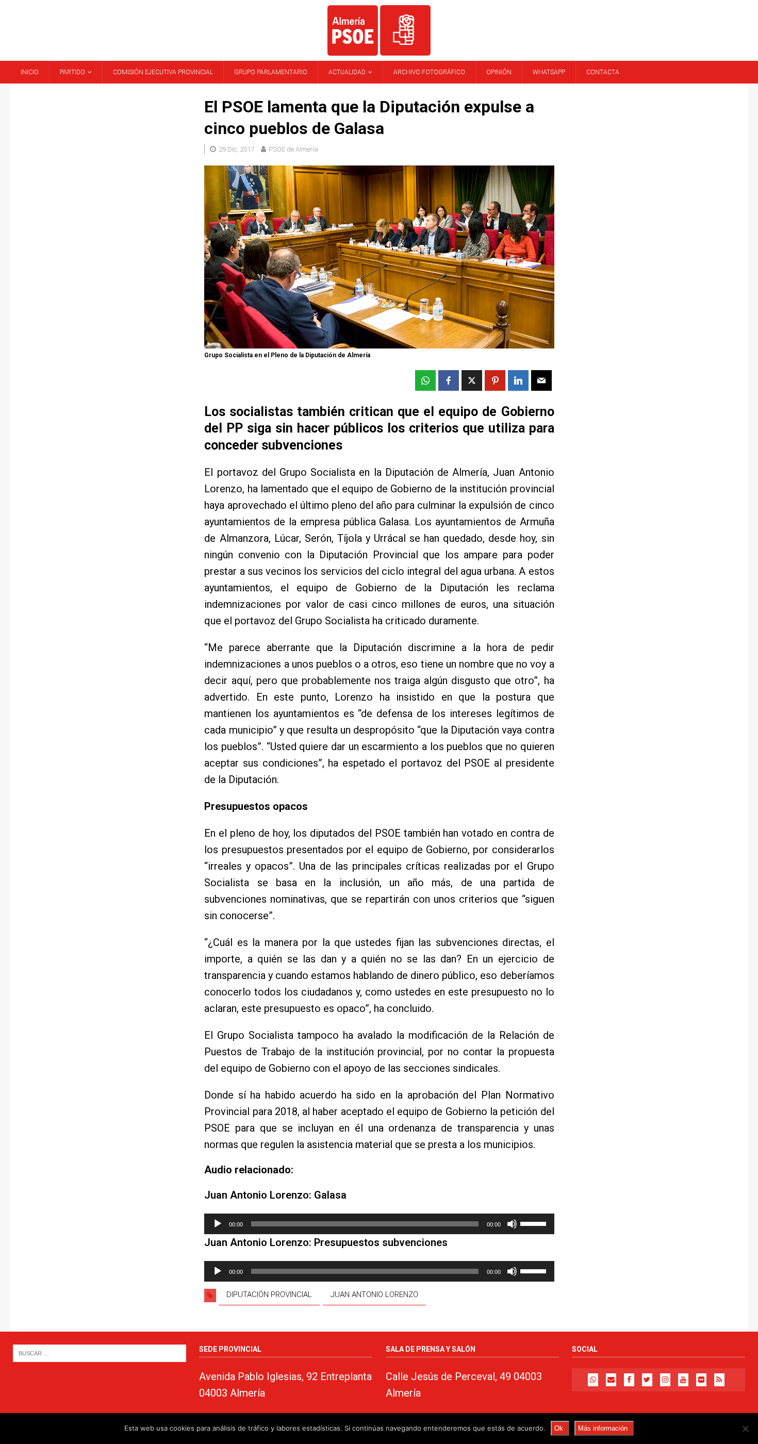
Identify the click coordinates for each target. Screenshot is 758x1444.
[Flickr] (701, 1379)
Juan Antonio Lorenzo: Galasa (275, 1195)
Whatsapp (549, 72)
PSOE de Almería (293, 149)
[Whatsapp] (593, 1379)
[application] (379, 1224)
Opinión (499, 72)
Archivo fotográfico (429, 72)
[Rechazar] (745, 1428)
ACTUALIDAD (347, 72)
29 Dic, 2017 (236, 149)
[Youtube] (683, 1379)
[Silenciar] (512, 1224)
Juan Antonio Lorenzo (374, 1294)
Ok (558, 1428)
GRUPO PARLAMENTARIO (270, 72)
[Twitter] (647, 1379)
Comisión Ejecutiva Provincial (163, 72)
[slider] (534, 1223)
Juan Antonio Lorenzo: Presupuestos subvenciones (326, 1242)
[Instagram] (665, 1379)
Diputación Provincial (269, 1294)
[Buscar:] (99, 1353)
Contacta (602, 72)
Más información (603, 1428)
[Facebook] (629, 1379)
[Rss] (719, 1379)
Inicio (30, 72)
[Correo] (611, 1379)
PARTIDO (72, 72)
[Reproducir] (217, 1224)
